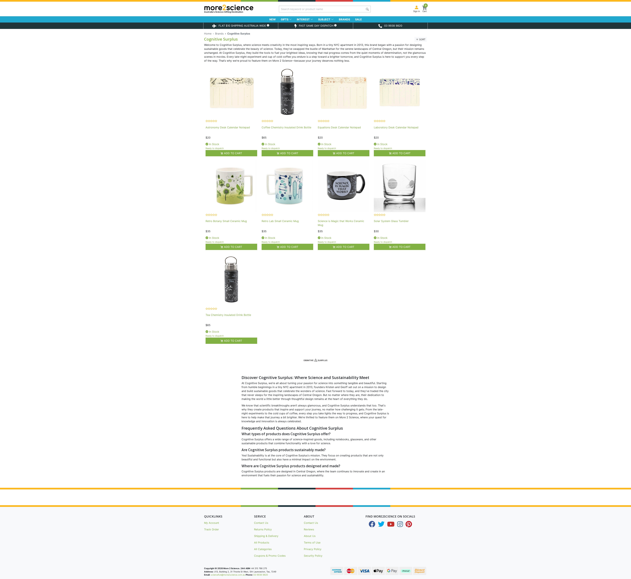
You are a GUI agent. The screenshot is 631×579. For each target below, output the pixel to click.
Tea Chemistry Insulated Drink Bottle (228, 315)
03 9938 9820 (260, 575)
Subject (324, 19)
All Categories (263, 549)
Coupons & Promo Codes (270, 555)
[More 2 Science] (240, 7)
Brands (344, 19)
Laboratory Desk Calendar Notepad (396, 127)
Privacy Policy (312, 549)
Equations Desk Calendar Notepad (339, 127)
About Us (310, 536)
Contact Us (261, 522)
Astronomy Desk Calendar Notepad (228, 127)
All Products (261, 542)
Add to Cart (232, 153)
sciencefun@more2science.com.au (228, 575)
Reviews (309, 529)
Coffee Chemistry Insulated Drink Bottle (286, 127)
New (272, 19)
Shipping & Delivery (266, 536)
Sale (358, 19)
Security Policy (313, 555)
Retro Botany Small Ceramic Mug (226, 221)
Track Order (211, 529)
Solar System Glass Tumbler (391, 221)
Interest (303, 19)
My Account (211, 522)
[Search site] (367, 9)
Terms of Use (312, 542)
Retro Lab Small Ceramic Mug (280, 221)
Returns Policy (263, 529)
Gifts (285, 19)
